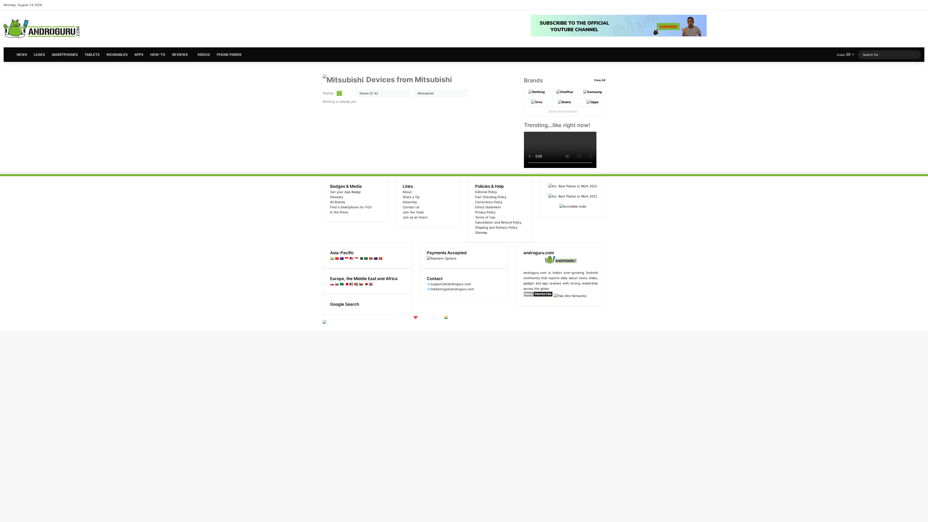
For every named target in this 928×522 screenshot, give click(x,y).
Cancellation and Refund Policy (498, 222)
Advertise (410, 202)
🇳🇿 (375, 258)
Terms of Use (485, 217)
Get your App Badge (345, 192)
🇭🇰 (380, 258)
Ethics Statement (488, 207)
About (407, 192)
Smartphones (65, 54)
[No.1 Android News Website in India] (42, 29)
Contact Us (411, 207)
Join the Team (413, 212)
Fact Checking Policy (490, 197)
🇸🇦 (342, 284)
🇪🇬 (371, 284)
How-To (157, 54)
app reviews (551, 283)
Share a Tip (411, 197)
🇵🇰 (361, 258)
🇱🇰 (371, 258)
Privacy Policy (485, 212)
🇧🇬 (337, 284)
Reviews (180, 54)
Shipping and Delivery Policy (496, 227)
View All (599, 80)
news (583, 278)
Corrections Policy (488, 202)
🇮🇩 (346, 258)
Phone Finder (229, 54)
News (22, 54)
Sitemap (481, 232)
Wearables (117, 54)
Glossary (336, 197)
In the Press (339, 212)
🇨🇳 (337, 258)
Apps (138, 54)
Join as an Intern (415, 217)
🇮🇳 (332, 258)
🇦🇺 (342, 258)
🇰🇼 (351, 284)
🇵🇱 (332, 284)
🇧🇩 (366, 258)
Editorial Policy (486, 192)
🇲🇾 (351, 258)
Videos (203, 54)
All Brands (337, 202)
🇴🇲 (361, 284)
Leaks (39, 54)
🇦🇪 (356, 284)
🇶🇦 (366, 284)
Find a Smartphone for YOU (351, 207)
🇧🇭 (346, 284)
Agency (478, 317)
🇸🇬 (356, 258)
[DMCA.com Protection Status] (538, 296)
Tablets (92, 54)
